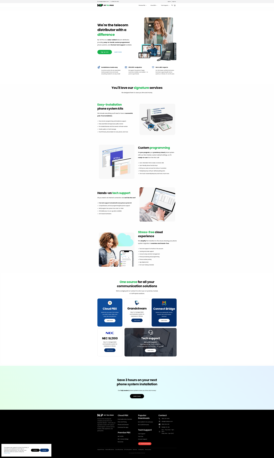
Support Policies (100, 449)
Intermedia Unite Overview (125, 419)
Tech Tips (140, 436)
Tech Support (141, 433)
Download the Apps (123, 427)
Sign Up (174, 1)
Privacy (146, 449)
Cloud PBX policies (119, 449)
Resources (120, 442)
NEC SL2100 (120, 436)
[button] (104, 52)
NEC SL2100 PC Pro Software (145, 422)
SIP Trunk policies (128, 449)
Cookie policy (141, 449)
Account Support (142, 439)
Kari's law (135, 449)
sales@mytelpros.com (167, 421)
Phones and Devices (123, 424)
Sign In (169, 1)
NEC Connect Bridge (123, 439)
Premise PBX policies (109, 449)
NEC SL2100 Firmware (143, 424)
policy (149, 449)
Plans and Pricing (122, 422)
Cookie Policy (7, 453)
